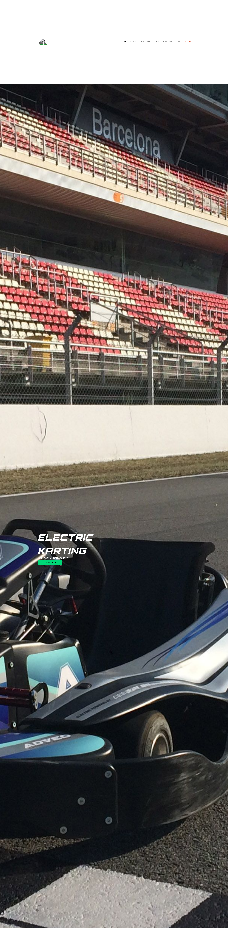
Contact (178, 42)
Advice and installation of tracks (150, 42)
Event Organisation (167, 42)
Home (125, 42)
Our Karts (133, 42)
